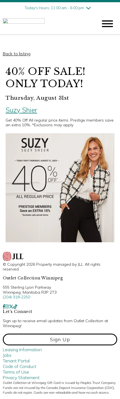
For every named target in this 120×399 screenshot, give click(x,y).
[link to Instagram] (7, 306)
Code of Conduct (19, 366)
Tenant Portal (16, 361)
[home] (46, 24)
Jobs (7, 355)
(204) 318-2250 (16, 297)
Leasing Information (22, 349)
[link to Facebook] (4, 306)
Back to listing (16, 53)
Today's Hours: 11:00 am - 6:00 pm (54, 8)
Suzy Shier (21, 110)
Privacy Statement (21, 377)
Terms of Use (16, 372)
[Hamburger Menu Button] (107, 23)
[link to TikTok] (15, 306)
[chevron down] (88, 7)
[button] (60, 339)
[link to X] (11, 306)
